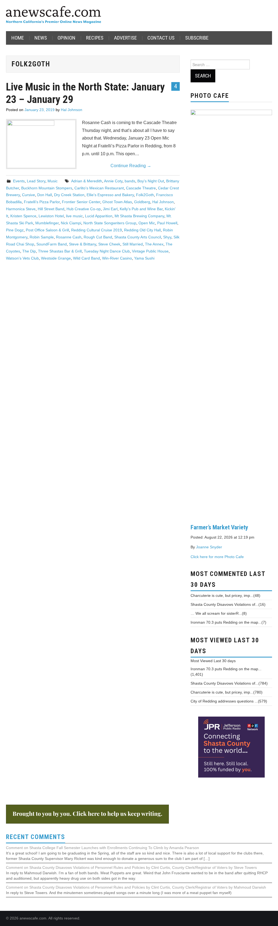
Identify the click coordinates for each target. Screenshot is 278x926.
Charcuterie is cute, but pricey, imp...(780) (227, 692)
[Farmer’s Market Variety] (231, 312)
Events (19, 181)
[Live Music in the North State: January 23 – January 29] (41, 144)
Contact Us (161, 38)
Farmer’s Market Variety (219, 527)
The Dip (29, 251)
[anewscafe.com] (53, 15)
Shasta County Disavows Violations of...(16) (228, 604)
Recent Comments (35, 837)
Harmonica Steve (21, 209)
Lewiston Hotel (51, 216)
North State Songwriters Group (109, 223)
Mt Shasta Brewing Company (139, 216)
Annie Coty (113, 181)
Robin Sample (42, 237)
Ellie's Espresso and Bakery (110, 195)
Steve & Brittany (82, 244)
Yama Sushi (144, 258)
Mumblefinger (47, 223)
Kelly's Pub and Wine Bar (141, 209)
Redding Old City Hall (142, 230)
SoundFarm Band (51, 244)
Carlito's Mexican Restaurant (99, 188)
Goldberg (142, 202)
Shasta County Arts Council (137, 237)
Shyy (167, 237)
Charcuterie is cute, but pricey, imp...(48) (225, 595)
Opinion (66, 38)
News (40, 38)
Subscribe (196, 38)
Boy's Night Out (150, 181)
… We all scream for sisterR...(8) (219, 613)
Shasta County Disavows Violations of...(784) (229, 683)
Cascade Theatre (141, 188)
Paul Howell (167, 223)
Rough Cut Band (98, 237)
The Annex (154, 244)
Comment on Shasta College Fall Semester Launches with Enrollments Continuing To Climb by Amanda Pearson (102, 848)
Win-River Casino (117, 258)
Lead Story (36, 181)
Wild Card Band (86, 258)
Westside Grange (56, 258)
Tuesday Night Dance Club (107, 251)
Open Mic (146, 223)
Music (53, 181)
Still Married (132, 244)
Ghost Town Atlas (117, 202)
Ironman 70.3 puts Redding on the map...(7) (228, 622)
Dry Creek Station (69, 195)
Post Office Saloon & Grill (47, 230)
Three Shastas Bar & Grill (60, 251)
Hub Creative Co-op (84, 209)
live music (74, 216)
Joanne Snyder (209, 547)
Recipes (94, 38)
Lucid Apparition (98, 216)
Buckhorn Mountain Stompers (46, 188)
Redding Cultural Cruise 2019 (96, 230)
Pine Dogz (15, 230)
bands (130, 181)
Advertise (125, 38)
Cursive (28, 195)
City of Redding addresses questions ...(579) (229, 701)
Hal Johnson (71, 110)
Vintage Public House (150, 251)
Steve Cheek (109, 244)
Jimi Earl (110, 209)
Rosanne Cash (68, 237)
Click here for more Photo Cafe (217, 557)
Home (17, 38)
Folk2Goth (145, 195)
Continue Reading (130, 165)
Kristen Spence (23, 216)
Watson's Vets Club (22, 258)
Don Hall (44, 195)
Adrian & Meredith (86, 181)
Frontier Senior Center (81, 202)
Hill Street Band (51, 209)
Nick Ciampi (71, 223)
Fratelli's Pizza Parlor (42, 202)
